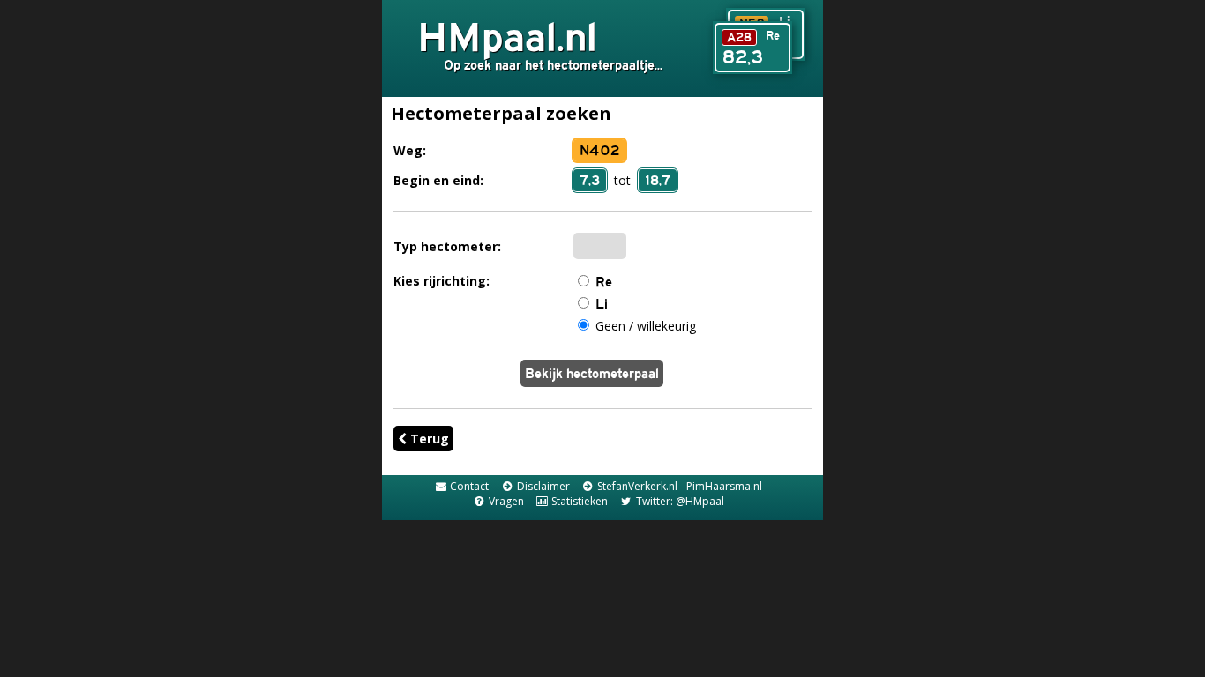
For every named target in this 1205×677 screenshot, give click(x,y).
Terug (428, 438)
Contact (468, 486)
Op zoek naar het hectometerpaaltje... (553, 65)
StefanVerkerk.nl (636, 486)
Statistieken (578, 501)
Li (601, 303)
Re (603, 281)
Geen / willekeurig (645, 325)
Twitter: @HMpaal (678, 501)
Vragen (504, 501)
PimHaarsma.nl (724, 486)
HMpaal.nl (507, 36)
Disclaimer (541, 486)
